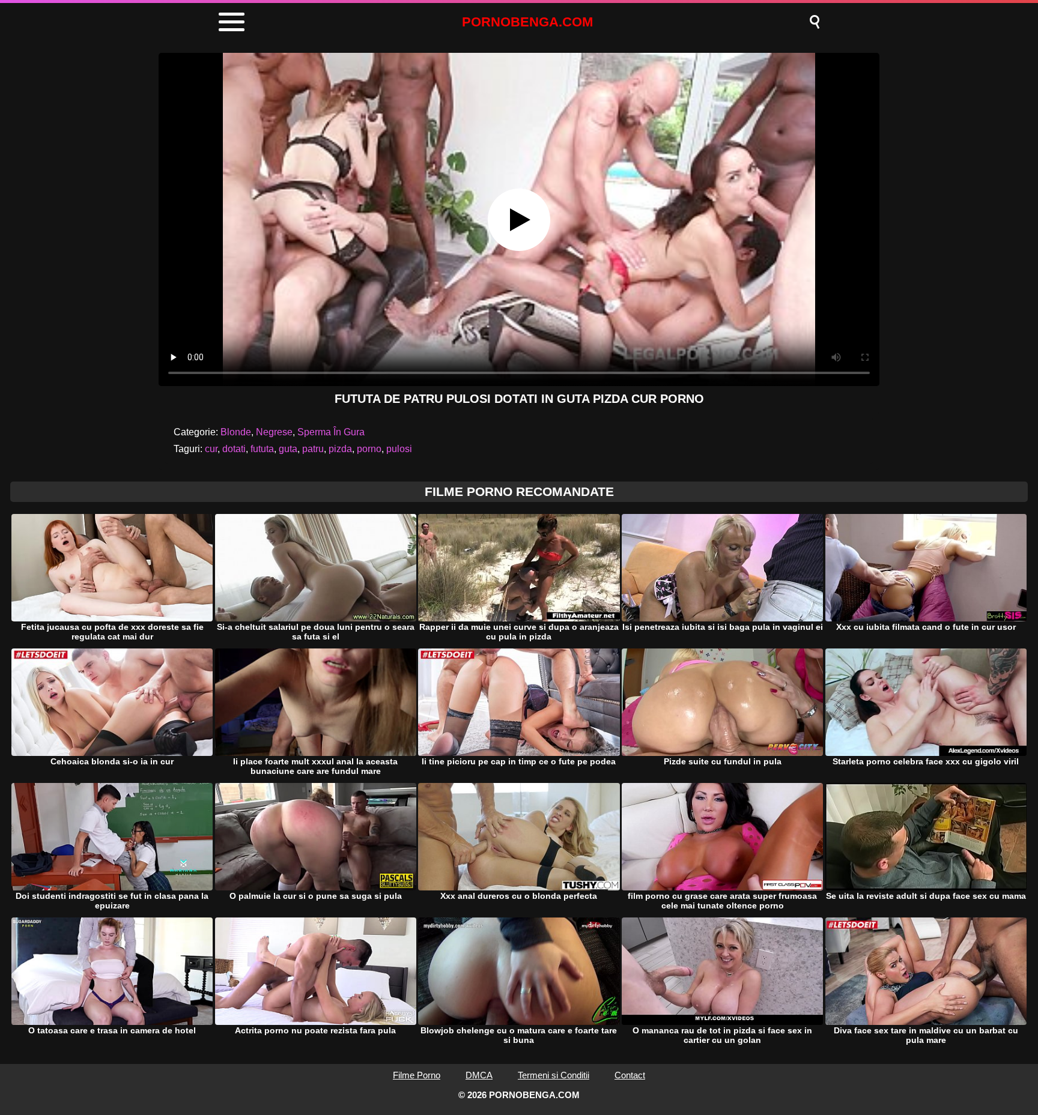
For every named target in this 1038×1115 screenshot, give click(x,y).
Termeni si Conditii (553, 1075)
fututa (262, 449)
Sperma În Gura (331, 432)
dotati (234, 449)
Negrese (274, 432)
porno (369, 449)
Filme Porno (416, 1075)
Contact (630, 1075)
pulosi (399, 449)
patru (313, 449)
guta (288, 449)
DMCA (479, 1075)
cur (211, 449)
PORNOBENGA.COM (527, 21)
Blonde (235, 432)
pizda (340, 449)
